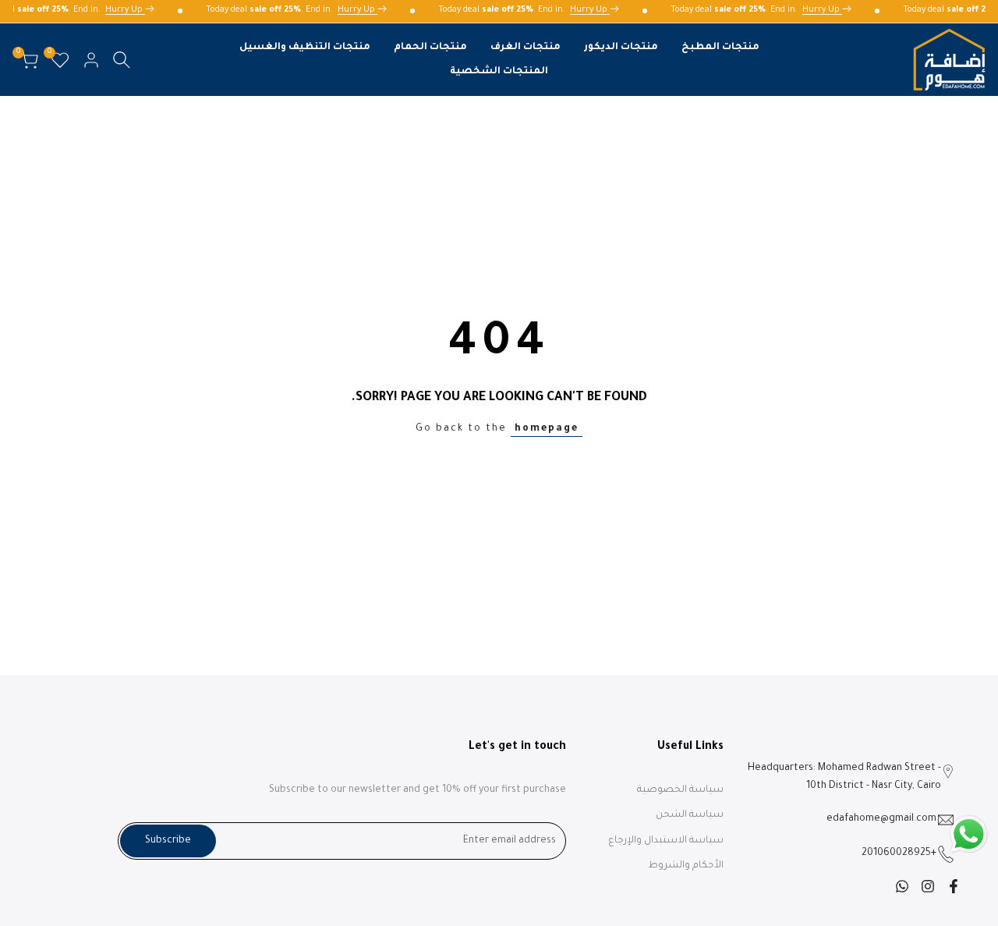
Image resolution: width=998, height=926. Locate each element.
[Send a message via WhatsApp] (968, 834)
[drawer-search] (121, 60)
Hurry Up (129, 10)
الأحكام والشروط (686, 865)
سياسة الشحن (690, 815)
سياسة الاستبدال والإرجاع (666, 841)
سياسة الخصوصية (680, 790)
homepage (547, 429)
